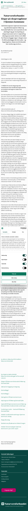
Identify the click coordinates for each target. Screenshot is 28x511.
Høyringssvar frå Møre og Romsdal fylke (12, 400)
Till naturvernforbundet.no (7, 5)
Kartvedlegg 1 (5, 390)
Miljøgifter (3, 481)
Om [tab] (23, 232)
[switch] (24, 260)
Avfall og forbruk (5, 479)
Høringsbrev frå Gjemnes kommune (11, 397)
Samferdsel (3, 474)
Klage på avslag (5, 420)
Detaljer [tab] (14, 232)
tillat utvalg (14, 277)
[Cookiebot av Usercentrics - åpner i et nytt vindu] (20, 228)
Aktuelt (2, 7)
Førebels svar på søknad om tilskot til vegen (13, 423)
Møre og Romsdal (9, 2)
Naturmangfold (4, 476)
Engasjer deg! (9, 490)
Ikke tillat (14, 281)
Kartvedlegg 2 (5, 393)
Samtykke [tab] (5, 232)
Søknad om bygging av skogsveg (10, 387)
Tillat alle (14, 273)
